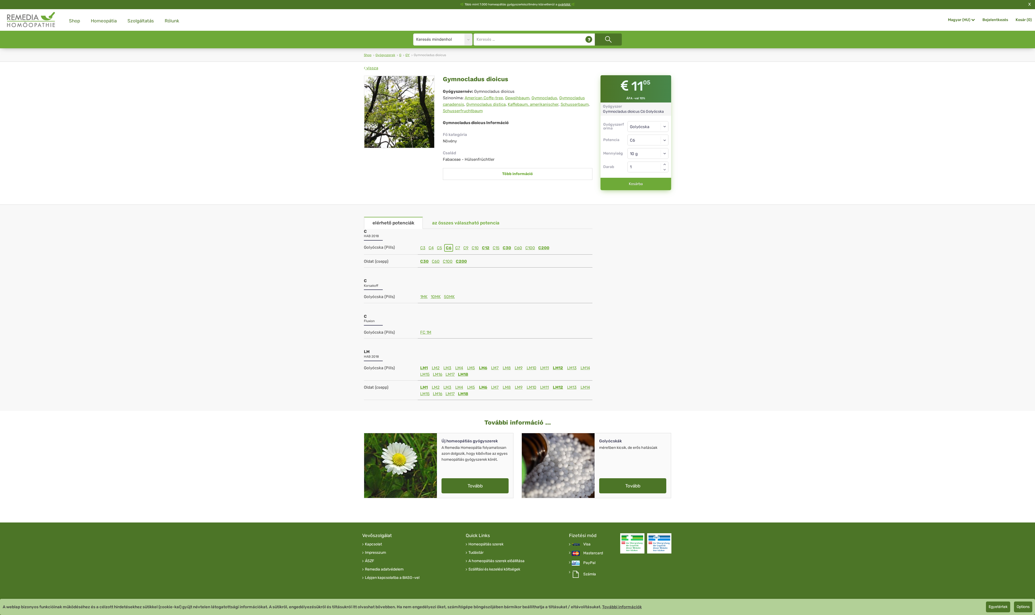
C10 (475, 247)
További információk (622, 606)
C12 (485, 247)
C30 (507, 247)
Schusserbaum (575, 104)
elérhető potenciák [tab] (393, 223)
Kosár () (1024, 20)
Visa (587, 544)
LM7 (495, 367)
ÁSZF (369, 561)
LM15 (425, 374)
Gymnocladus (544, 97)
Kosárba (636, 184)
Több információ (517, 174)
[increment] (664, 164)
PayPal (589, 563)
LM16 (437, 374)
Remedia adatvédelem (384, 569)
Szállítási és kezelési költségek (494, 569)
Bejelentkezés (995, 20)
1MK (423, 296)
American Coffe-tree (484, 97)
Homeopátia (104, 20)
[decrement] (664, 169)
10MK (436, 296)
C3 (422, 247)
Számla (589, 574)
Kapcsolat (373, 544)
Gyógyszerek (385, 55)
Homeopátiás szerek (485, 544)
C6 (448, 247)
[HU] (31, 20)
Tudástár (476, 553)
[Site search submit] (608, 39)
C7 (457, 247)
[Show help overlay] (588, 39)
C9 (465, 247)
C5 (439, 247)
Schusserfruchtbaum (463, 110)
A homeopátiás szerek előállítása (496, 561)
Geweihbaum (517, 97)
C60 (518, 247)
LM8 (507, 367)
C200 (543, 247)
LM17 (450, 374)
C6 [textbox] (632, 140)
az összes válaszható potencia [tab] (465, 223)
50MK (449, 296)
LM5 (471, 367)
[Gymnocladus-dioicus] (399, 112)
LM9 (519, 367)
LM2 (436, 367)
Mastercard (593, 553)
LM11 (544, 367)
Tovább (475, 485)
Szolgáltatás (140, 20)
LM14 (585, 367)
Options (1023, 606)
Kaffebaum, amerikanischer (533, 104)
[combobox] (648, 140)
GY (407, 55)
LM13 (572, 367)
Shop (74, 20)
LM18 (463, 374)
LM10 (531, 367)
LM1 (424, 367)
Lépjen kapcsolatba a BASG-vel (392, 578)
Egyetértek (998, 606)
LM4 (459, 367)
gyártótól (564, 4)
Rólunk (172, 20)
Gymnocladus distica (486, 104)
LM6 (483, 367)
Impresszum (375, 553)
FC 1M (425, 332)
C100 (530, 247)
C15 (496, 247)
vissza (371, 68)
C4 (431, 247)
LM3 (447, 367)
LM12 (558, 367)
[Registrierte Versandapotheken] (632, 543)
